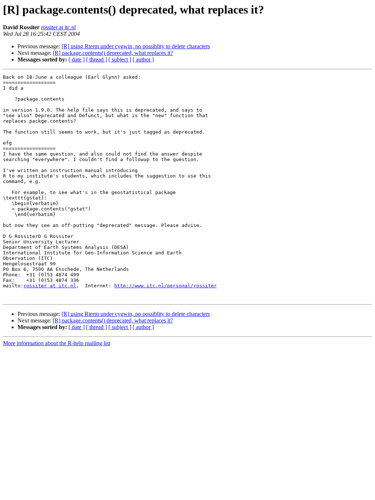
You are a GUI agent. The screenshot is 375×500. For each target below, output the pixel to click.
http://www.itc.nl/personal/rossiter (165, 285)
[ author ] (143, 59)
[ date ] (76, 59)
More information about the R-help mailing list (56, 343)
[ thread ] (96, 59)
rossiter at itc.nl (58, 27)
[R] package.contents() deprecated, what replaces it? (113, 53)
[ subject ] (119, 59)
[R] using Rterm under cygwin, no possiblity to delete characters (136, 46)
